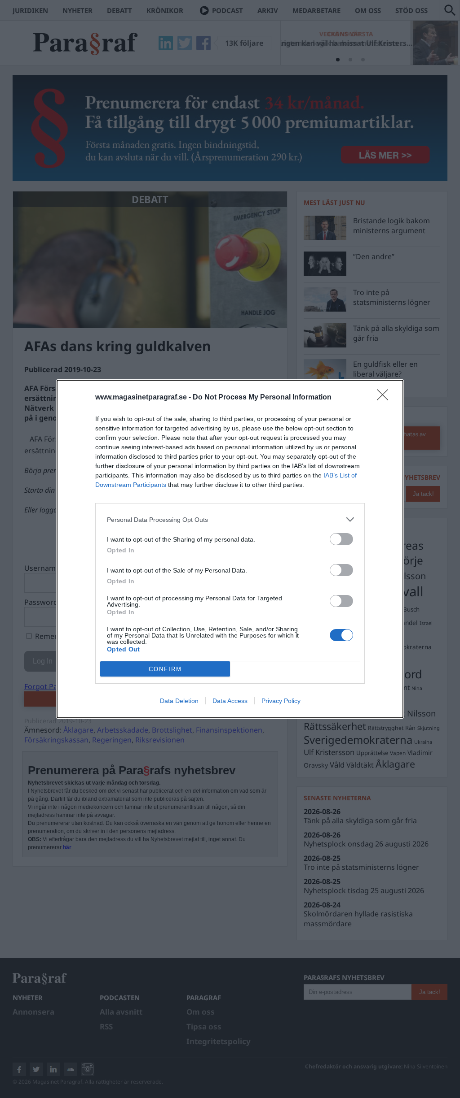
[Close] (385, 397)
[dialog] (230, 549)
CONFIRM (165, 669)
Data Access (230, 700)
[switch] (341, 539)
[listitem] (230, 519)
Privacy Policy (281, 700)
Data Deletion (179, 700)
